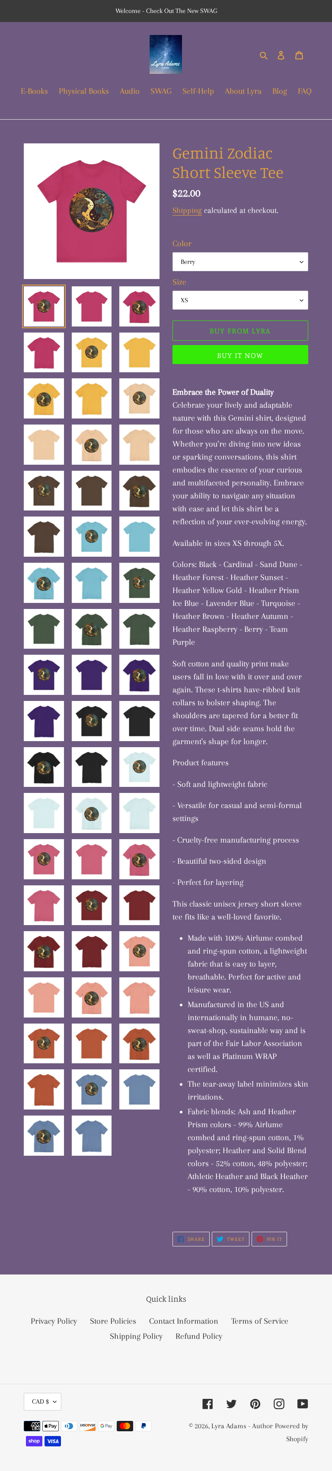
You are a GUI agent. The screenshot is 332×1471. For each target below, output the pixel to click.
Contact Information (183, 1321)
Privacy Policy (54, 1321)
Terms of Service (259, 1321)
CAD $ (40, 1401)
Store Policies (113, 1321)
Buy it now (240, 355)
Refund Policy (199, 1336)
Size (179, 282)
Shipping (187, 210)
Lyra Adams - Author (242, 1426)
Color (182, 243)
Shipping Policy (136, 1336)
